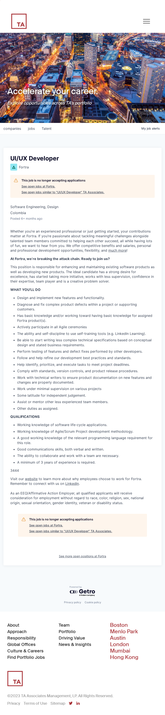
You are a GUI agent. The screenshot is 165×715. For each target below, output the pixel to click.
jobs (31, 128)
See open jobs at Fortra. (38, 186)
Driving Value (72, 638)
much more (117, 250)
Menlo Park (124, 631)
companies (12, 128)
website (31, 479)
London (119, 644)
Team (64, 625)
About (13, 625)
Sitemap (57, 703)
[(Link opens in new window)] (71, 703)
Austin (118, 638)
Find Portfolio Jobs (26, 657)
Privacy (13, 703)
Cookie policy (93, 602)
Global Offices (21, 644)
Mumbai (120, 651)
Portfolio (67, 631)
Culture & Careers (25, 651)
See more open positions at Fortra (82, 556)
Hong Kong (124, 657)
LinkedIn (72, 483)
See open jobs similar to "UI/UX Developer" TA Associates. (62, 192)
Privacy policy (72, 602)
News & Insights (75, 644)
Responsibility (21, 638)
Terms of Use (35, 703)
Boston (119, 625)
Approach (17, 631)
